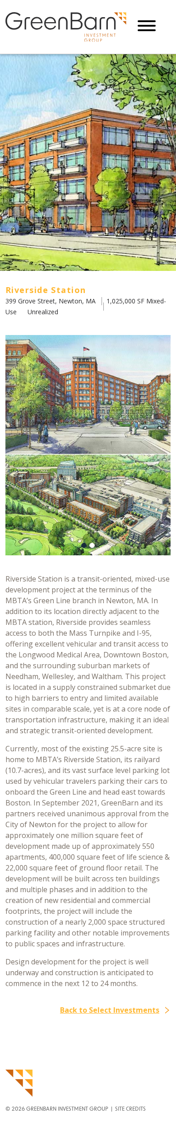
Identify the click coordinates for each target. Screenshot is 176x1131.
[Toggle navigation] (146, 27)
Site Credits (130, 1109)
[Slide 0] (84, 545)
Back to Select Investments (109, 1010)
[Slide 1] (92, 545)
